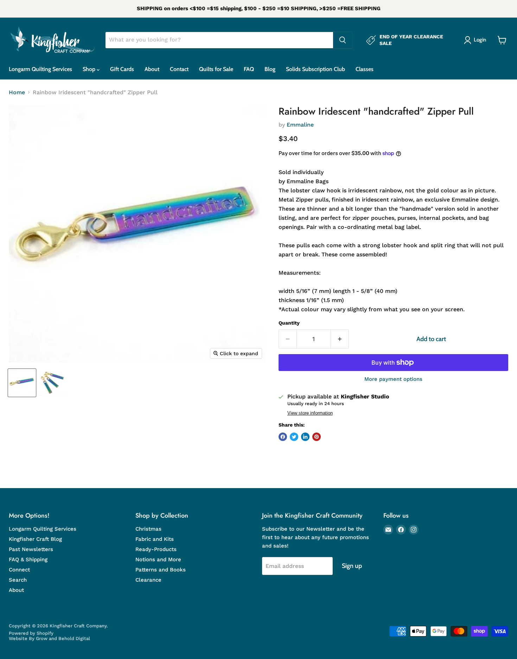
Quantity (289, 323)
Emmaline (300, 124)
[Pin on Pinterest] (316, 437)
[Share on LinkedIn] (305, 437)
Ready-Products (156, 549)
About (152, 69)
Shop (90, 69)
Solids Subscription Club (315, 69)
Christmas (148, 529)
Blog (269, 69)
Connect (19, 570)
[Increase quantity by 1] (340, 339)
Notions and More (158, 559)
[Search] (342, 40)
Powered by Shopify (31, 633)
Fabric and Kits (154, 539)
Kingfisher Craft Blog (35, 539)
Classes (365, 69)
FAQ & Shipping (28, 559)
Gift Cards (122, 69)
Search (18, 580)
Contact (179, 69)
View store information (310, 413)
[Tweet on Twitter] (294, 437)
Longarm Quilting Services (40, 69)
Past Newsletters (31, 549)
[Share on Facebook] (283, 437)
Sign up (352, 566)
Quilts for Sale (216, 69)
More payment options (393, 379)
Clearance (148, 580)
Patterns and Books (160, 570)
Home (17, 92)
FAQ (249, 69)
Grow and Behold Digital (63, 638)
